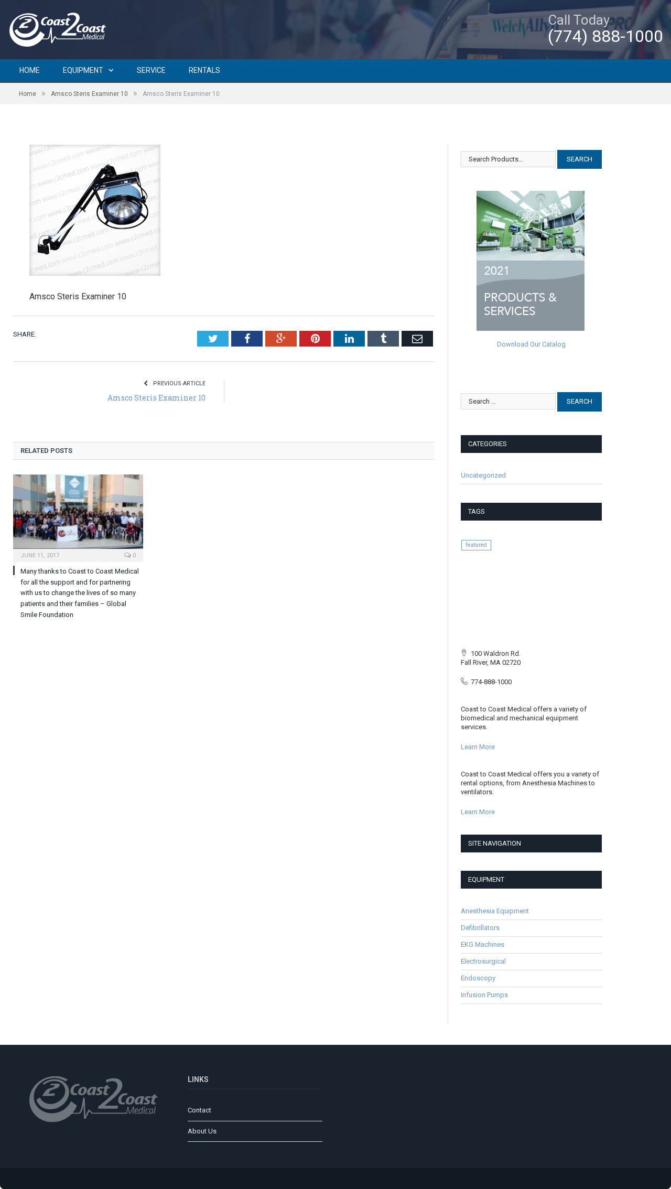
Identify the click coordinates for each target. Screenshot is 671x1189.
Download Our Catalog (531, 344)
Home (29, 70)
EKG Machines (482, 944)
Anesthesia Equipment (495, 911)
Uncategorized (483, 475)
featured (476, 545)
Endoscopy (478, 978)
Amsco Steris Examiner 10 (156, 398)
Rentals (204, 70)
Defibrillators (480, 928)
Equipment (83, 70)
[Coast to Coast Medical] (60, 28)
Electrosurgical (483, 961)
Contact (199, 1110)
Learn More (478, 747)
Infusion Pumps (484, 995)
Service (151, 70)
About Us (202, 1131)
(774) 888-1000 (605, 36)
